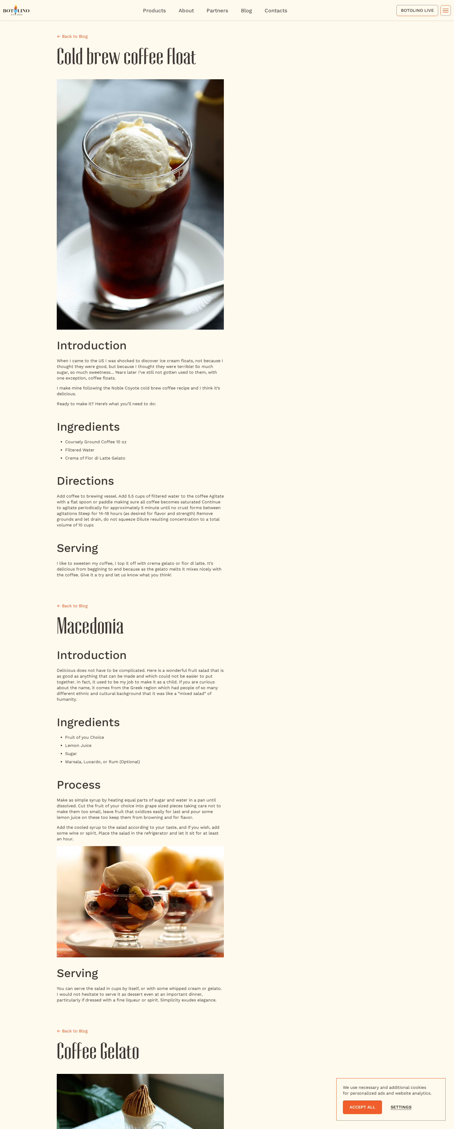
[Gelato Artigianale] (16, 10)
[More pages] (445, 10)
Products (154, 10)
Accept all (362, 1107)
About (186, 10)
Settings (401, 1107)
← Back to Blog (72, 36)
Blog (246, 10)
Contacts (276, 10)
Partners (217, 10)
